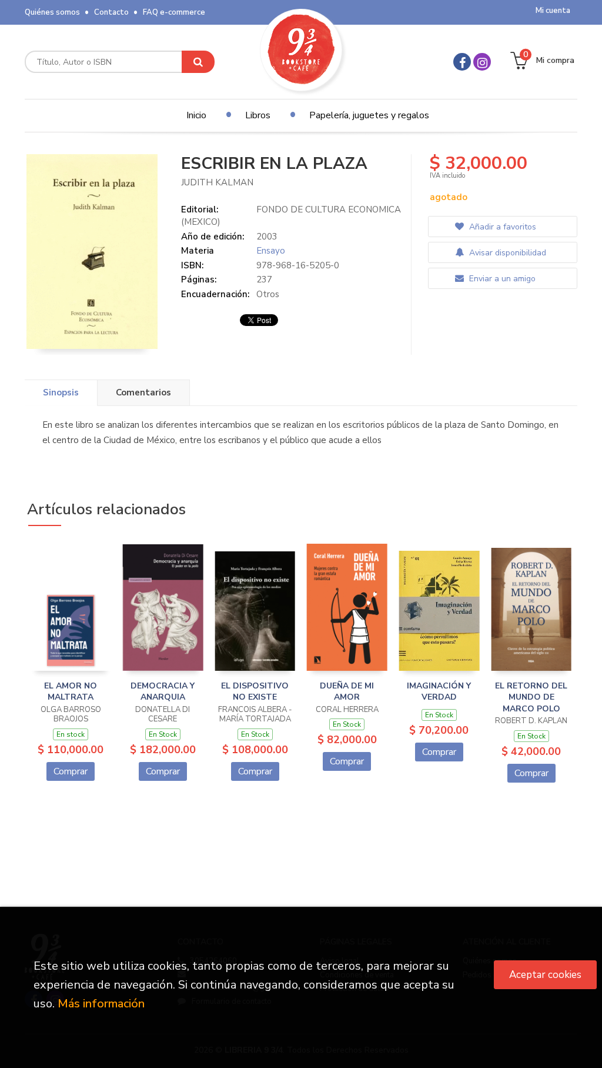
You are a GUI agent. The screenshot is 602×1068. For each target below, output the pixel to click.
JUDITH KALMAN (217, 182)
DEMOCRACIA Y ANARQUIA (163, 691)
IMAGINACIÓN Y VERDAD (439, 691)
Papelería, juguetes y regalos (369, 115)
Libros (257, 115)
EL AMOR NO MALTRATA (70, 691)
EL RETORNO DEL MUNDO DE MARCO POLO (531, 697)
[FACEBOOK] (462, 62)
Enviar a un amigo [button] (501, 278)
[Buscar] (198, 62)
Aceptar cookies (545, 975)
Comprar (70, 771)
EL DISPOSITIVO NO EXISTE (255, 691)
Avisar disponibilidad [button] (506, 252)
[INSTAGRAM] (482, 62)
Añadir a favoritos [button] (501, 226)
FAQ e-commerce (174, 12)
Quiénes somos (52, 12)
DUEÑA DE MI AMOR (347, 691)
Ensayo (270, 251)
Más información (101, 1004)
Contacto (111, 12)
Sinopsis (61, 392)
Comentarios (143, 392)
